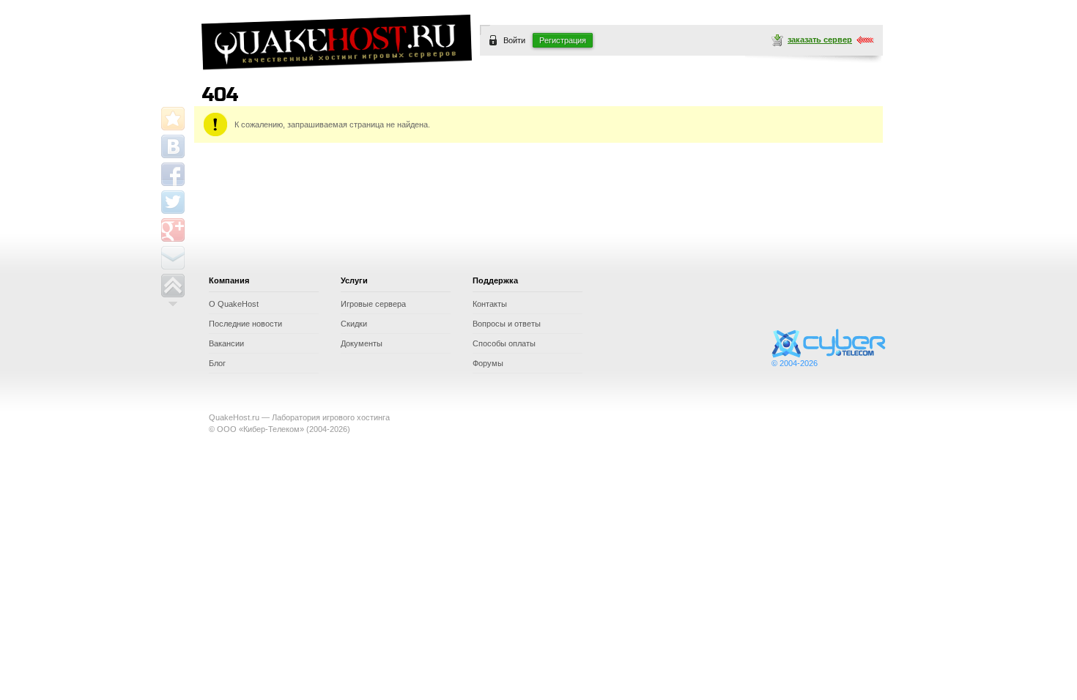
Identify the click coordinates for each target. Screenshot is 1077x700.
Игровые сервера (373, 303)
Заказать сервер (820, 39)
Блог (217, 363)
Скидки (354, 323)
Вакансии (226, 343)
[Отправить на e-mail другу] (173, 257)
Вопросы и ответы (507, 323)
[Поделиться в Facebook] (173, 174)
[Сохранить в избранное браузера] (173, 118)
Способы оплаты (504, 343)
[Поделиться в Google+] (173, 230)
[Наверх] (173, 285)
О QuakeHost (234, 303)
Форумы (488, 363)
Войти (514, 40)
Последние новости (245, 323)
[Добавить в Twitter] (173, 202)
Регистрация (562, 40)
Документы (361, 343)
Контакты (490, 303)
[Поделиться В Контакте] (173, 146)
